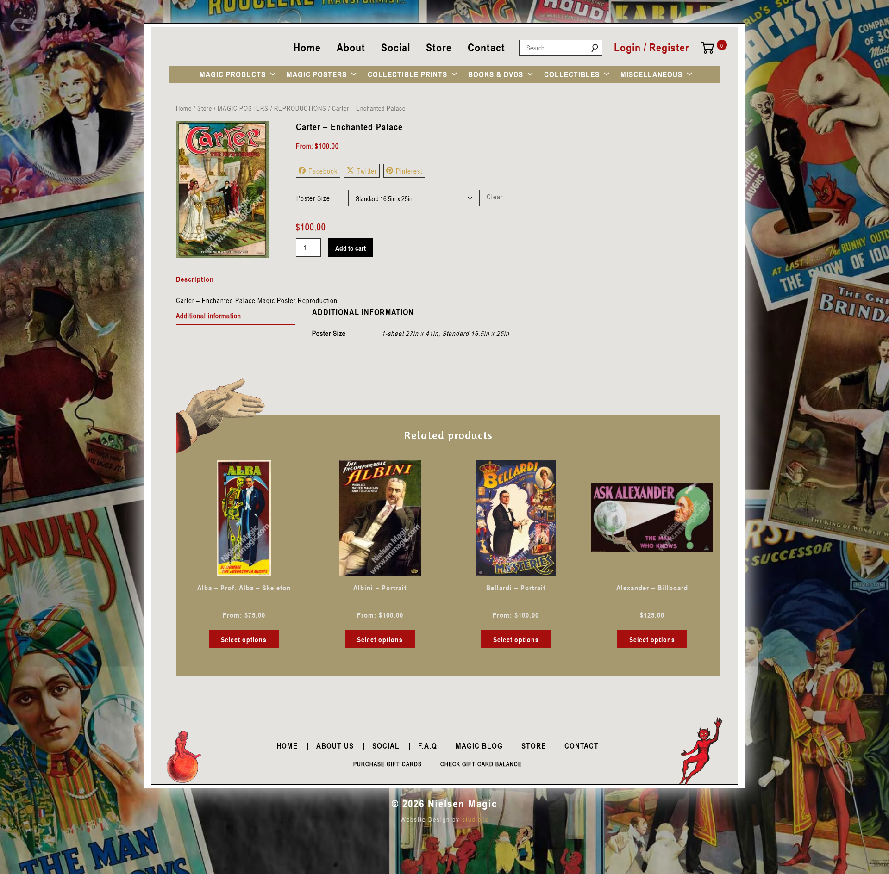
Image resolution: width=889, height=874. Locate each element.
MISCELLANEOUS (651, 74)
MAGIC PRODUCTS (233, 74)
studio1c (475, 819)
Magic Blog (479, 746)
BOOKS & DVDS (495, 74)
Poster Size (313, 198)
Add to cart (350, 248)
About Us (335, 746)
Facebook (323, 170)
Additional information (208, 315)
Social (395, 47)
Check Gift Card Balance (481, 764)
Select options (244, 639)
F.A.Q (427, 746)
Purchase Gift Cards (387, 764)
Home (307, 47)
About (351, 47)
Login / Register (651, 47)
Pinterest (409, 170)
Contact (486, 47)
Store (439, 47)
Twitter (367, 170)
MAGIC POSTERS (317, 74)
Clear (495, 196)
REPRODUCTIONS (300, 108)
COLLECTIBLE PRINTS (407, 74)
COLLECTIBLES (572, 74)
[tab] (236, 316)
